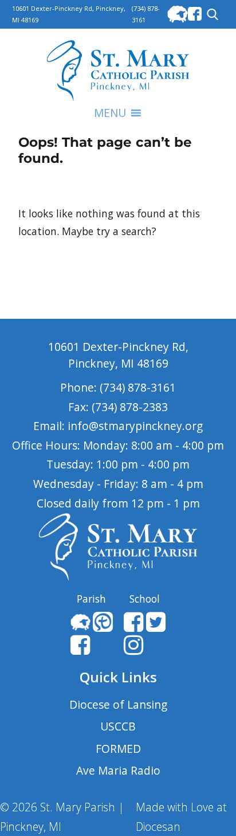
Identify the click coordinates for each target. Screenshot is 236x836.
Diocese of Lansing (118, 704)
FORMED (118, 748)
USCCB (118, 726)
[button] (110, 112)
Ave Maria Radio (118, 770)
